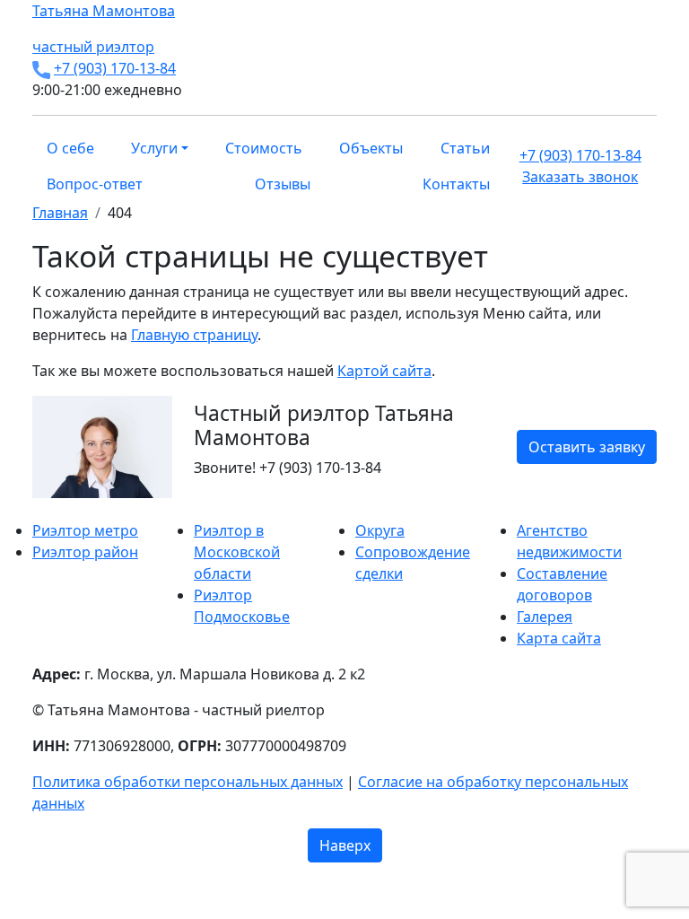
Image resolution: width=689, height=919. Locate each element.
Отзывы (282, 184)
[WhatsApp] (37, 509)
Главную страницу (194, 335)
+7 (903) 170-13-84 (115, 68)
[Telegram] (80, 509)
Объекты (371, 148)
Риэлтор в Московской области (237, 552)
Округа (380, 530)
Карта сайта (559, 638)
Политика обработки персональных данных (187, 782)
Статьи (465, 148)
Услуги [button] (154, 148)
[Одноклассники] (59, 509)
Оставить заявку (586, 447)
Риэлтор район (85, 552)
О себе (70, 148)
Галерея (544, 616)
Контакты (456, 184)
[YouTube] (70, 509)
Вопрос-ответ (95, 184)
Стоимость (263, 148)
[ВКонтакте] (48, 509)
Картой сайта (384, 371)
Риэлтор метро (85, 530)
